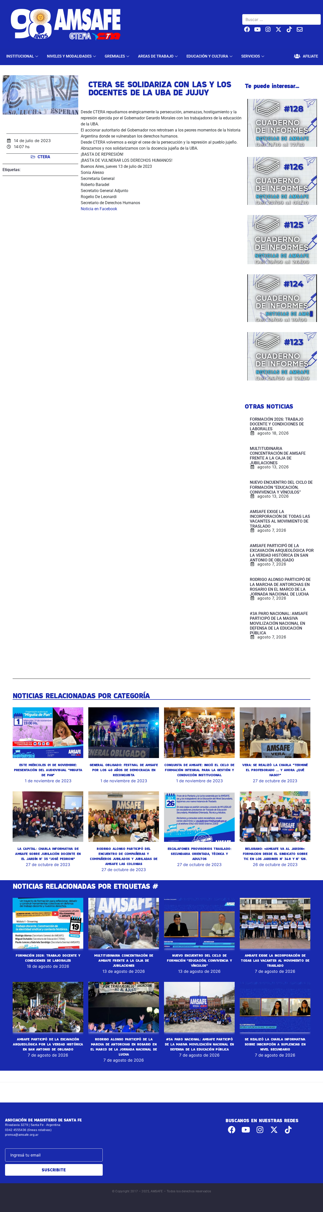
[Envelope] (299, 29)
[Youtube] (257, 29)
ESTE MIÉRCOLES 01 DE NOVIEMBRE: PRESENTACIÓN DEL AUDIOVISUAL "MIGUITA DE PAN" (48, 770)
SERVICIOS (250, 56)
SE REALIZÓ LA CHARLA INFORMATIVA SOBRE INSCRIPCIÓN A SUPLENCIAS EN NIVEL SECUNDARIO (275, 1044)
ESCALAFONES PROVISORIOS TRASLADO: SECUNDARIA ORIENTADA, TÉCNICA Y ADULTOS (199, 853)
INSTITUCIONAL (20, 56)
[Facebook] (247, 29)
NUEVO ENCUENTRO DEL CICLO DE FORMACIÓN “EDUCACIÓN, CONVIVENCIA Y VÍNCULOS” (199, 960)
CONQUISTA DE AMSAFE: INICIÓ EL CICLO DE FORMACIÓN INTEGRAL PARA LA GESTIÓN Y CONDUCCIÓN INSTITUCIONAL (199, 770)
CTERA (44, 156)
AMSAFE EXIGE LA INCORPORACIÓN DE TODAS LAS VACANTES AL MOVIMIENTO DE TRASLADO (275, 960)
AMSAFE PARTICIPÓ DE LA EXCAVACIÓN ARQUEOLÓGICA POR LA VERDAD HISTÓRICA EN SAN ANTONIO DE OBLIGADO (48, 1044)
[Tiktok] (289, 29)
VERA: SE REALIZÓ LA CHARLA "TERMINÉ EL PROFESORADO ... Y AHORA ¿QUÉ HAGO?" (275, 770)
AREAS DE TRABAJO (155, 56)
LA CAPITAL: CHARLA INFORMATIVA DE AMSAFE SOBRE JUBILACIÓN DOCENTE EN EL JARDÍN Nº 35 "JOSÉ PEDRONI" (48, 853)
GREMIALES (115, 56)
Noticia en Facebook (99, 208)
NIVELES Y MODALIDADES (69, 56)
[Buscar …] (281, 19)
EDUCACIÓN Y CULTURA (207, 56)
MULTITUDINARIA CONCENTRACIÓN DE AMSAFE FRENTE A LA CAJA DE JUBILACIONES (123, 960)
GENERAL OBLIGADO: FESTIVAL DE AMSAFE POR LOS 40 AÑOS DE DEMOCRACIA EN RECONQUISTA (124, 770)
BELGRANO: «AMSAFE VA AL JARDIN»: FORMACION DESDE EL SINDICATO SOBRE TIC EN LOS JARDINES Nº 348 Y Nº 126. (275, 853)
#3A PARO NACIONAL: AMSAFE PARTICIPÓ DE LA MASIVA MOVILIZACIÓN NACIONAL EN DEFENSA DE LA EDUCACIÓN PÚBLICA (199, 1044)
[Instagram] (268, 29)
